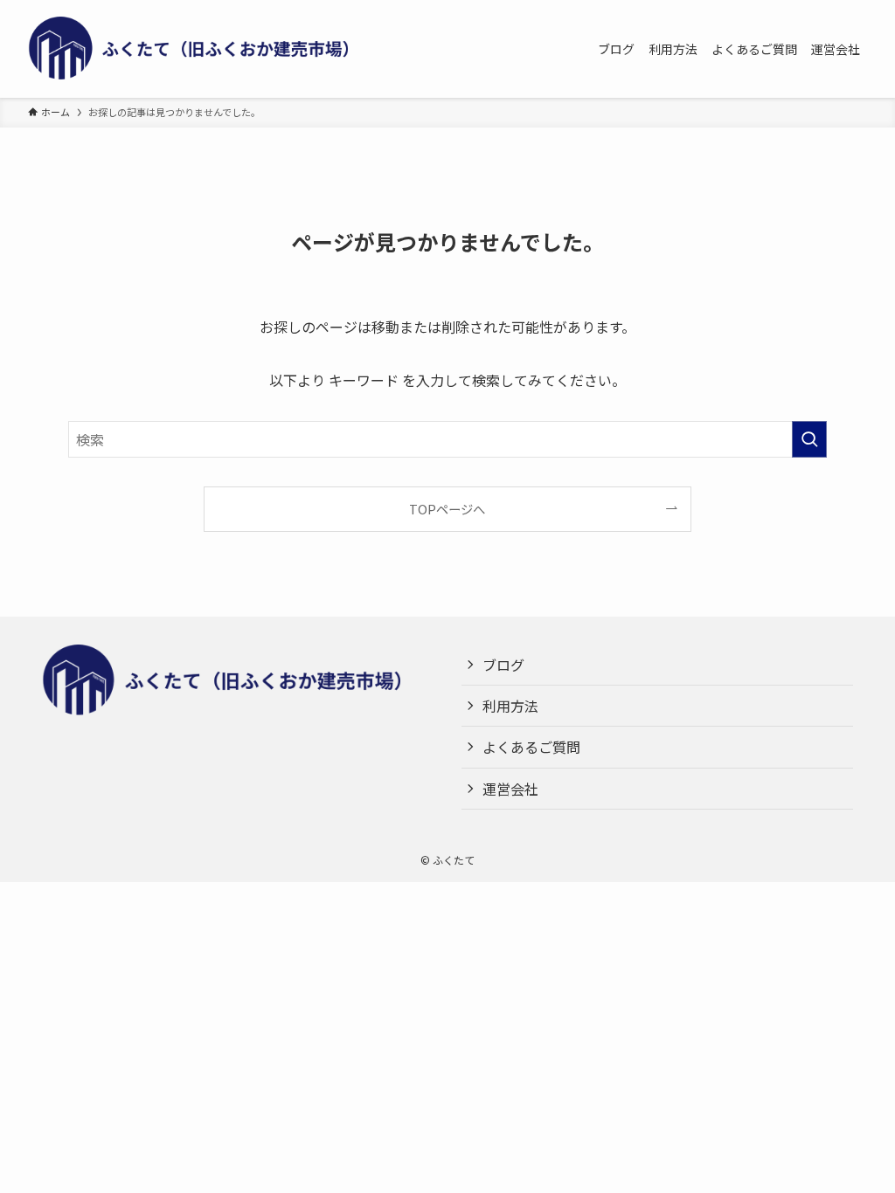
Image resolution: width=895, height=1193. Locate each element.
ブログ (503, 664)
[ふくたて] (203, 49)
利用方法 (510, 705)
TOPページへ (447, 509)
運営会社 (510, 788)
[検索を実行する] (809, 439)
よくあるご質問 (531, 746)
